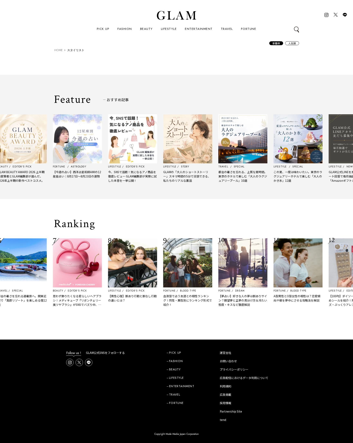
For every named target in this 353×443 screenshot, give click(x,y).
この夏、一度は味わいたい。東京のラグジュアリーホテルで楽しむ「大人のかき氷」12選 (286, 176)
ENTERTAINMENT (199, 29)
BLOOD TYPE (177, 291)
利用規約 (225, 386)
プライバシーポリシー (234, 369)
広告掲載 (225, 395)
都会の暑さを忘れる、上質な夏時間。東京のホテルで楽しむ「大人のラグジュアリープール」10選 (231, 176)
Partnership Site (231, 411)
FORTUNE (248, 29)
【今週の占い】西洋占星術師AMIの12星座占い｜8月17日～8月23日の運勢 (65, 174)
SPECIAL (6, 291)
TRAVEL (227, 29)
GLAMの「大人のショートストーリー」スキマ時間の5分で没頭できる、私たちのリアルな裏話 (175, 176)
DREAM (228, 291)
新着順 (276, 43)
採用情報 (225, 403)
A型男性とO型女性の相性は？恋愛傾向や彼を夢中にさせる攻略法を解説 (285, 298)
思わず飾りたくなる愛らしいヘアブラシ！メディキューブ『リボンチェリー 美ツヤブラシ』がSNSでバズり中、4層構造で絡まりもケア (65, 302)
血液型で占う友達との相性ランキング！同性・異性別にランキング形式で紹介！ (176, 300)
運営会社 (225, 353)
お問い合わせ (228, 361)
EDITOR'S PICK (65, 291)
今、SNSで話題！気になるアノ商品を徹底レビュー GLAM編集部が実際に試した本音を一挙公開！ (121, 176)
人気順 (292, 43)
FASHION (124, 29)
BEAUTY (146, 29)
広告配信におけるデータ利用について (244, 378)
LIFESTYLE (169, 29)
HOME (58, 50)
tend (223, 420)
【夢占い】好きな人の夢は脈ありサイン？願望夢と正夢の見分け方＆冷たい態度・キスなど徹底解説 (231, 300)
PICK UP (103, 29)
